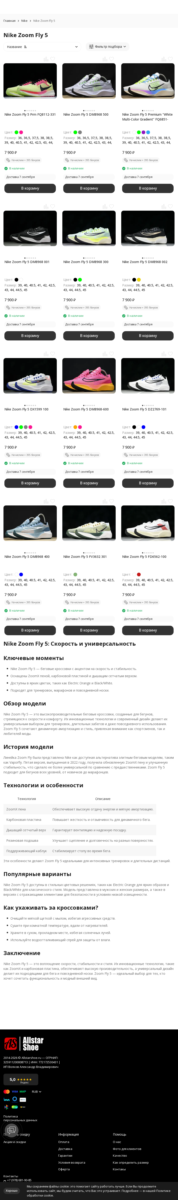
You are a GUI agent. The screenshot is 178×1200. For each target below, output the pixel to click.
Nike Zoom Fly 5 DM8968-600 (86, 409)
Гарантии (65, 1155)
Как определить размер (131, 1162)
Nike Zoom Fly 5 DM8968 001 (27, 262)
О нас (117, 1142)
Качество (120, 1155)
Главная (9, 21)
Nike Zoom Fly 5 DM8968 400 (27, 556)
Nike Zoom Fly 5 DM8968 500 (85, 114)
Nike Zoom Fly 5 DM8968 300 (85, 262)
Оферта (64, 1169)
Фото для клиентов (127, 1149)
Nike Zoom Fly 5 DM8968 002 (144, 262)
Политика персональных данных (20, 1118)
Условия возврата (71, 1162)
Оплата (63, 1142)
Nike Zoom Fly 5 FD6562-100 (144, 556)
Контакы (119, 1169)
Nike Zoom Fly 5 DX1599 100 (26, 409)
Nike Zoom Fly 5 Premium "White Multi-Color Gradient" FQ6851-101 (147, 117)
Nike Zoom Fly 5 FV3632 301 (85, 556)
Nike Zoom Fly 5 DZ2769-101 (144, 409)
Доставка (65, 1149)
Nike (24, 21)
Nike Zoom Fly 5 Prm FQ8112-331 (30, 114)
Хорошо (12, 1190)
